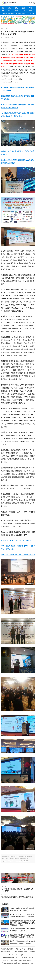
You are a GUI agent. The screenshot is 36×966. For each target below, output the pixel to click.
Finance (24, 13)
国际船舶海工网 (28, 960)
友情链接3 (30, 949)
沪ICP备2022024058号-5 (9, 963)
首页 (2, 28)
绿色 (9, 8)
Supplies (18, 13)
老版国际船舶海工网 (7, 949)
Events (31, 13)
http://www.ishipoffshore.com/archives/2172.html (16, 861)
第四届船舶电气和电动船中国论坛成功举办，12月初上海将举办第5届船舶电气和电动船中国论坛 (22, 923)
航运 (9, 10)
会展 (23, 8)
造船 (3, 8)
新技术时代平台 (20, 949)
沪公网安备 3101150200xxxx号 (25, 963)
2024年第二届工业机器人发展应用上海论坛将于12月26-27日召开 (17, 890)
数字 (16, 8)
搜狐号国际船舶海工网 (20, 951)
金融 (23, 10)
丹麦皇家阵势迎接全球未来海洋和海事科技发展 (18, 555)
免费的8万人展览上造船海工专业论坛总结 (16, 540)
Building (11, 13)
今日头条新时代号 (6, 951)
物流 (30, 10)
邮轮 (30, 8)
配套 (3, 10)
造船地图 (32, 951)
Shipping (4, 13)
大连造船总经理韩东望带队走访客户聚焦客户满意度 (17, 897)
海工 (16, 10)
